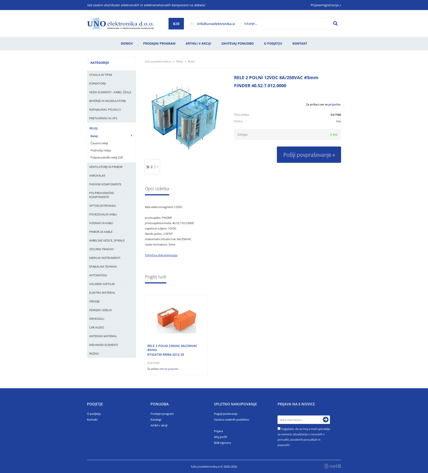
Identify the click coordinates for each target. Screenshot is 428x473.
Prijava (218, 431)
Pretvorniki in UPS (103, 118)
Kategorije (100, 62)
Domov (127, 43)
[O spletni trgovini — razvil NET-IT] (332, 466)
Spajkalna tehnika (103, 266)
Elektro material (102, 293)
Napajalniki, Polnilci (105, 109)
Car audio (96, 327)
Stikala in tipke (100, 75)
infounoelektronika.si (216, 23)
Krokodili (96, 319)
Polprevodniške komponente (101, 195)
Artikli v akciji (198, 43)
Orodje (94, 301)
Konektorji (97, 83)
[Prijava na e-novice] (325, 419)
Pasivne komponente (105, 184)
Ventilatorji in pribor (105, 167)
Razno (94, 353)
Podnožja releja (101, 150)
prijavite (334, 104)
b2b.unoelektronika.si (158, 61)
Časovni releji (99, 143)
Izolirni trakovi (101, 249)
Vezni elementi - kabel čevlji (110, 92)
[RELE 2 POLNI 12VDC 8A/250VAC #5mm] (185, 117)
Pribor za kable (101, 232)
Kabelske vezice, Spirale (107, 240)
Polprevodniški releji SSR (107, 157)
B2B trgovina (222, 443)
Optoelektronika (102, 206)
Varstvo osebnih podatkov (231, 419)
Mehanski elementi (103, 345)
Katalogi (155, 419)
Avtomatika (98, 275)
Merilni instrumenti (104, 258)
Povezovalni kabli (103, 214)
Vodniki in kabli (101, 223)
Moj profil (220, 437)
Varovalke (97, 176)
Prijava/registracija (326, 5)
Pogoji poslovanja (225, 414)
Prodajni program (159, 43)
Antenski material (103, 336)
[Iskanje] (335, 23)
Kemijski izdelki (100, 310)
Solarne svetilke (102, 284)
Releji (93, 128)
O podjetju (273, 43)
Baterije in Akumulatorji (107, 101)
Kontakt (299, 43)
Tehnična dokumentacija (161, 255)
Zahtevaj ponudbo (237, 43)
